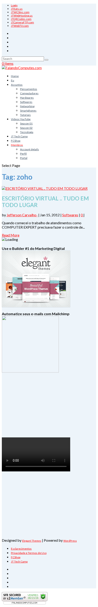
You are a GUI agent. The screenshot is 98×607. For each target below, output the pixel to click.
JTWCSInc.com (20, 12)
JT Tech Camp (19, 136)
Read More (10, 235)
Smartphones (28, 110)
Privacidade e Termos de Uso (28, 553)
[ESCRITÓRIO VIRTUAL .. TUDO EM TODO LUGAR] (45, 188)
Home (15, 76)
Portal (23, 158)
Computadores (29, 93)
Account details (29, 149)
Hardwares (27, 97)
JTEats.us (17, 8)
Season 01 (26, 123)
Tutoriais (25, 115)
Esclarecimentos (21, 548)
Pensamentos (28, 89)
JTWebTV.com (20, 25)
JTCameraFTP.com (22, 22)
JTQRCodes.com (21, 19)
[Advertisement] (30, 409)
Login (14, 5)
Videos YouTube (21, 119)
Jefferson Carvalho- (22, 215)
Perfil (23, 153)
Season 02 (26, 127)
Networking (27, 106)
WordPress (70, 540)
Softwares (26, 102)
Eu (12, 80)
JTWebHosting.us (22, 15)
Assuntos (17, 84)
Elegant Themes (31, 540)
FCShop (15, 140)
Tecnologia (26, 132)
